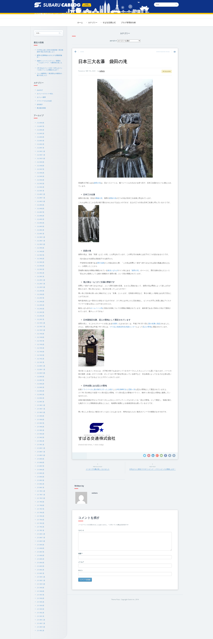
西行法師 (100, 263)
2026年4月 (40, 137)
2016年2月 (40, 570)
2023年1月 (40, 276)
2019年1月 (40, 445)
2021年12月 (41, 323)
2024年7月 (40, 212)
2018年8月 (40, 462)
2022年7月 (40, 298)
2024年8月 (40, 209)
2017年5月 (40, 516)
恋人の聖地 (147, 327)
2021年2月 (40, 359)
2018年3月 (40, 480)
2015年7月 (40, 595)
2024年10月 (41, 201)
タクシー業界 (41, 97)
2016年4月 (40, 563)
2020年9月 (40, 377)
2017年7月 (40, 509)
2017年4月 (40, 520)
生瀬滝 (114, 323)
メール (81, 562)
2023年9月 (40, 248)
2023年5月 (40, 262)
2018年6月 (40, 470)
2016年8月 (40, 548)
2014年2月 (40, 631)
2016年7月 (40, 552)
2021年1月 (40, 362)
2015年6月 (40, 598)
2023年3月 (40, 269)
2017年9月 (40, 502)
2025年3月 (40, 184)
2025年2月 (40, 187)
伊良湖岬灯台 (121, 389)
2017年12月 (41, 491)
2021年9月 (40, 334)
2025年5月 (40, 176)
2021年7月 (40, 341)
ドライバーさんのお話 (44, 101)
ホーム (80, 22)
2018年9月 (40, 459)
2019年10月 (41, 412)
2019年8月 (40, 420)
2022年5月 (40, 305)
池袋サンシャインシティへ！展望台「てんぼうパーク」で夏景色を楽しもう (49, 62)
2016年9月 (40, 545)
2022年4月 (40, 309)
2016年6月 (40, 555)
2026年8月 (40, 123)
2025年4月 (40, 180)
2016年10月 (41, 541)
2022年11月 (41, 284)
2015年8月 (40, 591)
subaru (102, 71)
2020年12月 (41, 366)
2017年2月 (40, 527)
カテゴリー (92, 22)
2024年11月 (41, 198)
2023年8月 (40, 251)
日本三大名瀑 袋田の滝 (102, 61)
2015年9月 (40, 588)
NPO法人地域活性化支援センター (123, 327)
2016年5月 (40, 559)
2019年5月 (40, 430)
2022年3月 (40, 312)
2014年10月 (41, 627)
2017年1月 (40, 530)
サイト (80, 570)
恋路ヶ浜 (131, 389)
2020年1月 (40, 402)
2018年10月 (41, 455)
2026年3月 (40, 141)
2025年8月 (40, 166)
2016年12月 (41, 534)
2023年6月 (40, 259)
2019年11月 (41, 409)
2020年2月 (40, 398)
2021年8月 (40, 337)
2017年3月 (40, 523)
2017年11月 (41, 495)
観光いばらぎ (113, 270)
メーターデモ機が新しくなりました (97, 469)
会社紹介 (40, 104)
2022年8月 (40, 294)
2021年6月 (40, 344)
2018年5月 (40, 473)
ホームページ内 (96, 308)
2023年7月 (40, 255)
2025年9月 (40, 162)
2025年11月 (41, 155)
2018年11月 (41, 452)
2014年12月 (41, 620)
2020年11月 (41, 369)
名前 (80, 553)
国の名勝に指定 (154, 323)
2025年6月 (40, 173)
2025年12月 (41, 151)
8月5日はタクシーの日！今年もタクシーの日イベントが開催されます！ (49, 69)
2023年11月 (41, 241)
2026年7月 (40, 126)
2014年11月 (41, 623)
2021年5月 (40, 348)
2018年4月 (40, 477)
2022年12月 (41, 280)
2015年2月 (40, 613)
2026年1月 (40, 148)
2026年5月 (40, 133)
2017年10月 (41, 498)
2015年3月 (40, 609)
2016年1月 (40, 573)
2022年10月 (41, 287)
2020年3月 (40, 394)
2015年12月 (41, 577)
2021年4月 (40, 352)
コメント (81, 530)
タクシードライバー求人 (45, 94)
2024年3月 (40, 226)
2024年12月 (41, 194)
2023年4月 (40, 266)
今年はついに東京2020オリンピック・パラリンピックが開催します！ (152, 469)
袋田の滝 (97, 183)
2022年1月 (40, 319)
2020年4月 (40, 391)
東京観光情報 (41, 108)
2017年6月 (40, 512)
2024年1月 (40, 234)
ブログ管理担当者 (128, 22)
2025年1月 (40, 191)
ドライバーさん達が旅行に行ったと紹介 (97, 389)
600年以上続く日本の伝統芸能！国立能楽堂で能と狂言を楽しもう (50, 51)
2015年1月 (40, 616)
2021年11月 (41, 327)
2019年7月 (40, 423)
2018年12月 (41, 448)
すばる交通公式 (109, 22)
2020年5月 (40, 387)
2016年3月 (40, 566)
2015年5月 (40, 602)
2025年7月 (40, 169)
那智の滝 (112, 198)
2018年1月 (40, 487)
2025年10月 (41, 158)
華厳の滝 (99, 198)
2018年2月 (40, 484)
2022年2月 (40, 316)
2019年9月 (40, 416)
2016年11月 (41, 538)
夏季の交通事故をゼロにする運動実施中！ (49, 56)
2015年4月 (40, 605)
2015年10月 (41, 584)
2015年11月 (41, 580)
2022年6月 (40, 302)
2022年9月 (40, 291)
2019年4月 (40, 434)
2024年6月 (40, 216)
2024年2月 (40, 230)
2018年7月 (40, 466)
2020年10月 (41, 373)
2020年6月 (40, 384)
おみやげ (40, 90)
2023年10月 (41, 244)
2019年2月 (40, 441)
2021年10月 (41, 330)
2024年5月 (40, 219)
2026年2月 (40, 144)
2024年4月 (40, 223)
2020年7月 (40, 380)
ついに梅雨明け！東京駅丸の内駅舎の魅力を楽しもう (49, 74)
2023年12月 (41, 237)
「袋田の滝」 (135, 270)
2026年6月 (40, 130)
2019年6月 (40, 427)
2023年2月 (40, 273)
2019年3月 (40, 437)
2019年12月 (41, 405)
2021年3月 (40, 355)
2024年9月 (40, 205)
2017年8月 (40, 505)
